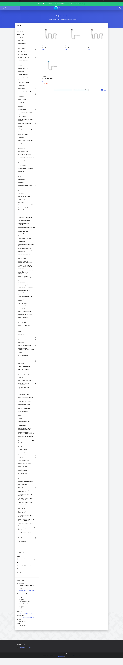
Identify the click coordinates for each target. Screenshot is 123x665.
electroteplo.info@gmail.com (25, 613)
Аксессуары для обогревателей (25, 391)
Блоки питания (21, 88)
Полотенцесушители (23, 162)
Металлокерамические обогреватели (23, 384)
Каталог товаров (53, 19)
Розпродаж (21, 334)
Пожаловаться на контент (61, 655)
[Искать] (3, 8)
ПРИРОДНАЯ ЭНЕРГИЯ (23, 57)
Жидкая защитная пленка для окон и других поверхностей (25, 295)
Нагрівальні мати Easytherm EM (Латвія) (25, 437)
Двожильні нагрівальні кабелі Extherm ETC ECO (25, 499)
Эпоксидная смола (22, 109)
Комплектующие (22, 99)
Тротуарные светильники (24, 220)
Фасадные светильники (24, 214)
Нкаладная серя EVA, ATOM (24, 254)
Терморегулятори (22, 449)
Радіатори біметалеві (23, 369)
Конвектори (21, 182)
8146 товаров (79, 3)
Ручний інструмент (22, 537)
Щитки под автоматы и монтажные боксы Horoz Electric (25, 277)
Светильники (21, 93)
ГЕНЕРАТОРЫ (21, 51)
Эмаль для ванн (22, 165)
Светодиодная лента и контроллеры (23, 232)
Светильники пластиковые (24, 421)
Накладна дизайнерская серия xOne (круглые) (25, 424)
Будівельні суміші (22, 452)
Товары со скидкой (21, 541)
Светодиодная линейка (24, 79)
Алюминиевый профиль (24, 63)
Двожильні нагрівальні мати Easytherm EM (25, 512)
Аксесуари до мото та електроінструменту (23, 469)
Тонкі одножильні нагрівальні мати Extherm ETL (25, 490)
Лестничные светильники (24, 401)
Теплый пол (21, 102)
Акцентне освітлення (23, 360)
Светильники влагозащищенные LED (26, 245)
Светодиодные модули (23, 77)
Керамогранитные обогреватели (26, 380)
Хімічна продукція (22, 473)
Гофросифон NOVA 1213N (47, 78)
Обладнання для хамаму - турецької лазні (24, 115)
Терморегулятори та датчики (25, 532)
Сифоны (67, 19)
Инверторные (21, 148)
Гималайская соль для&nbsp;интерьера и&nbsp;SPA (26, 349)
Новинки (19, 545)
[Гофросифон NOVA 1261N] (96, 34)
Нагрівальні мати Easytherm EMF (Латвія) (26, 441)
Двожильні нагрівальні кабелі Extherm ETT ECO (25, 503)
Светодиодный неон (23, 60)
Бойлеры (20, 143)
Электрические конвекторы (25, 145)
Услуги (20, 65)
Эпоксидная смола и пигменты (25, 168)
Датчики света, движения (24, 238)
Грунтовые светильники (24, 408)
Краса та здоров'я (22, 484)
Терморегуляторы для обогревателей (23, 388)
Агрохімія (20, 476)
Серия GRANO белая (23, 306)
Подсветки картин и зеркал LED (25, 205)
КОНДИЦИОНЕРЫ (22, 54)
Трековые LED (21, 199)
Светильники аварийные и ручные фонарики (26, 228)
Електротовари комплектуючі (25, 185)
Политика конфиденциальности (74, 655)
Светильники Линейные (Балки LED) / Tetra (25, 208)
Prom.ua (67, 653)
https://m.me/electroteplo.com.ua (26, 617)
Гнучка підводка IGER (23, 151)
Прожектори (21, 363)
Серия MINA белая (22, 303)
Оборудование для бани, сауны (25, 129)
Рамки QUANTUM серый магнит (25, 320)
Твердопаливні (22, 174)
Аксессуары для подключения (25, 140)
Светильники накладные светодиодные (24, 291)
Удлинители (21, 193)
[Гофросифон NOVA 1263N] (50, 34)
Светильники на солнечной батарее (24, 330)
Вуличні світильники (23, 355)
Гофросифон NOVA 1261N (93, 47)
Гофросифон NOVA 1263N (47, 47)
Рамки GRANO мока (23, 317)
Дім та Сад (21, 457)
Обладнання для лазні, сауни (25, 339)
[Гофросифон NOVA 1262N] (73, 34)
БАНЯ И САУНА (21, 48)
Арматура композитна (23, 460)
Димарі (20, 126)
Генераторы (21, 372)
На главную (20, 31)
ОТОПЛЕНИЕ (21, 40)
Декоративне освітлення (24, 366)
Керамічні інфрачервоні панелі (25, 160)
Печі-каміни (21, 342)
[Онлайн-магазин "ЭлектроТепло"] (56, 8)
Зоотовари (20, 487)
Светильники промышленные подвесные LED (25, 281)
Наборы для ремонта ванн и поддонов (25, 106)
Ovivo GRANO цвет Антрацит (25, 314)
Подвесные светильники (24, 188)
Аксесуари (20, 336)
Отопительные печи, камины (25, 112)
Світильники (21, 358)
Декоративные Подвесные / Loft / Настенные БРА (26, 257)
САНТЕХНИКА (61, 19)
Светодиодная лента (23, 68)
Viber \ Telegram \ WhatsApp (25, 647)
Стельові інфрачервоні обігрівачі (26, 157)
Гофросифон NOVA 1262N (70, 47)
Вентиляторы (21, 190)
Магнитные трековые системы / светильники (25, 398)
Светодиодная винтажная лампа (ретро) (26, 299)
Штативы (20, 415)
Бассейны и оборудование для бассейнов (25, 120)
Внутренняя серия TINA (23, 285)
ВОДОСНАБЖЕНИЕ (22, 43)
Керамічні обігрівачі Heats (24, 374)
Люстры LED (21, 202)
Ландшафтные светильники (25, 217)
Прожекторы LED (22, 212)
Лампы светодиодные (23, 394)
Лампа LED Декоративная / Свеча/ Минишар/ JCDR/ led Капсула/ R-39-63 (25, 267)
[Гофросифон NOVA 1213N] (50, 66)
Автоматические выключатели (25, 287)
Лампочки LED (21, 85)
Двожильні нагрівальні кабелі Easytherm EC (25, 516)
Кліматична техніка (22, 466)
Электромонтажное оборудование (23, 412)
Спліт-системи (21, 179)
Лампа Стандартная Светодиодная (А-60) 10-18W (25, 262)
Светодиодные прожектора (25, 91)
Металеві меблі (22, 455)
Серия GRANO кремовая (24, 308)
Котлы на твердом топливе (24, 123)
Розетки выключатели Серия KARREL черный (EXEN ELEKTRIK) (26, 433)
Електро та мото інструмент (25, 463)
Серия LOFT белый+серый (24, 311)
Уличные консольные (23, 235)
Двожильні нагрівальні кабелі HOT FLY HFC (26, 528)
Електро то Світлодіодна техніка (26, 481)
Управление (21, 96)
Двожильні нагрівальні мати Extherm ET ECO (25, 495)
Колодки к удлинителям (24, 196)
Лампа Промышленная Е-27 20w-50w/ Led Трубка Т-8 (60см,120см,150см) (26, 272)
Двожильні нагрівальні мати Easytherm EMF (25, 507)
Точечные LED (21, 241)
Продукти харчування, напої (25, 478)
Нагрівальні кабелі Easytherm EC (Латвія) (26, 445)
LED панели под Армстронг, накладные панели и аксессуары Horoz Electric (26, 250)
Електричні (21, 71)
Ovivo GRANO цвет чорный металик (24, 326)
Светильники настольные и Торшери (24, 224)
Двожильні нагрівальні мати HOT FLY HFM (26, 524)
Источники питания (23, 134)
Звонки (20, 418)
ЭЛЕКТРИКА (21, 37)
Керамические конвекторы (24, 154)
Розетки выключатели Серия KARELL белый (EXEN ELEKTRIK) (25, 429)
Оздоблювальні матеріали (24, 345)
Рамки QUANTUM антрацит (24, 322)
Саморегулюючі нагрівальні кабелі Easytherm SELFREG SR (26, 520)
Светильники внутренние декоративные (24, 405)
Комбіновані (21, 176)
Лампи (20, 352)
